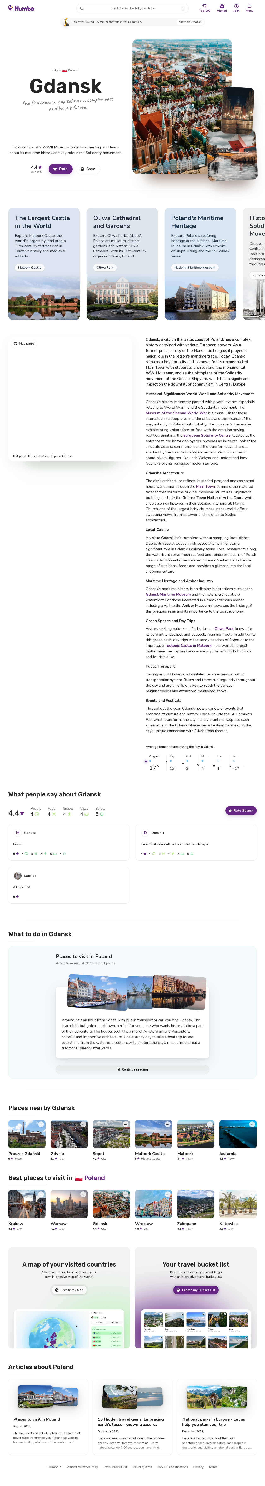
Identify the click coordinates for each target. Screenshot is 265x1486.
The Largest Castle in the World (42, 222)
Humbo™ (55, 1467)
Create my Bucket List (198, 1290)
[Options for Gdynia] (83, 1124)
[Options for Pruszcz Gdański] (41, 1124)
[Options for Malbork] (210, 1124)
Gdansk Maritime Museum (168, 594)
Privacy (198, 1467)
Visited (222, 11)
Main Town (205, 486)
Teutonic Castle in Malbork (188, 645)
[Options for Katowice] (252, 1194)
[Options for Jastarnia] (252, 1124)
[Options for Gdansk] (125, 1194)
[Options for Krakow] (41, 1194)
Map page (26, 343)
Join (236, 11)
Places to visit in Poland (84, 956)
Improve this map (61, 456)
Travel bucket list (115, 1467)
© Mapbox (19, 456)
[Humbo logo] (21, 7)
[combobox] (132, 8)
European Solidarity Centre (207, 435)
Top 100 (204, 11)
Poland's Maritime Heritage (197, 222)
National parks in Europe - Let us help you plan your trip (213, 1421)
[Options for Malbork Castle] (168, 1124)
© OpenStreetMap (38, 456)
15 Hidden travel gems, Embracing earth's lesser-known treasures (131, 1421)
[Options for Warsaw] (83, 1194)
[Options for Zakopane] (210, 1194)
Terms (213, 1467)
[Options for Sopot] (125, 1124)
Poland (70, 70)
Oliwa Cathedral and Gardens (117, 222)
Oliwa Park (224, 628)
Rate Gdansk (243, 810)
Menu (249, 11)
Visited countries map (82, 1467)
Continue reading (135, 1069)
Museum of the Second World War (176, 412)
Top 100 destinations (172, 1467)
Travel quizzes (142, 1467)
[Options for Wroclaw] (168, 1194)
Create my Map (71, 1290)
